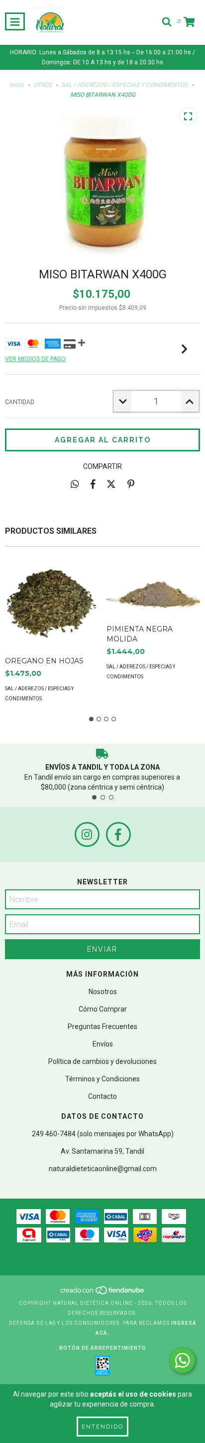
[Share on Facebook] (93, 484)
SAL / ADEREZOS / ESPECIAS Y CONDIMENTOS (124, 84)
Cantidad (19, 402)
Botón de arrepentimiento (102, 1348)
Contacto (102, 1096)
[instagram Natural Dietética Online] (87, 834)
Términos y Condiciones (102, 1079)
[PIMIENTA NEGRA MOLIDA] (153, 588)
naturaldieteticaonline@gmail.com (103, 1169)
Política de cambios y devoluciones (102, 1061)
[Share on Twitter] (111, 484)
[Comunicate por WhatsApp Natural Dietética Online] (182, 1360)
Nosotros (103, 992)
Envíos (103, 1044)
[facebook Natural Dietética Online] (118, 834)
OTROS (42, 84)
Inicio (16, 84)
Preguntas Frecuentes (102, 1027)
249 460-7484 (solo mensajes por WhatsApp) (103, 1134)
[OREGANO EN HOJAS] (52, 604)
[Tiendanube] (102, 1293)
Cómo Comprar (103, 1009)
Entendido (102, 1426)
